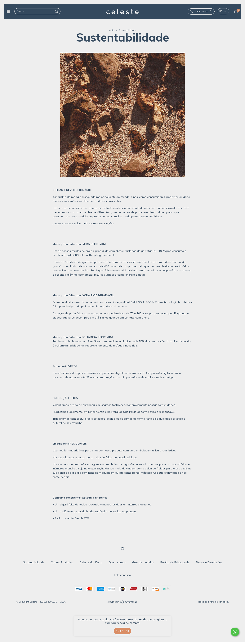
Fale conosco (122, 575)
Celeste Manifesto (91, 562)
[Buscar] (57, 11)
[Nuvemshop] (122, 602)
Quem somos (117, 562)
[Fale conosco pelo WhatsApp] (235, 632)
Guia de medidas (143, 562)
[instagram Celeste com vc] (122, 548)
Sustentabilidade (33, 562)
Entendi (122, 631)
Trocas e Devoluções (209, 562)
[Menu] (9, 11)
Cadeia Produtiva (62, 562)
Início (111, 30)
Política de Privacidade (174, 562)
